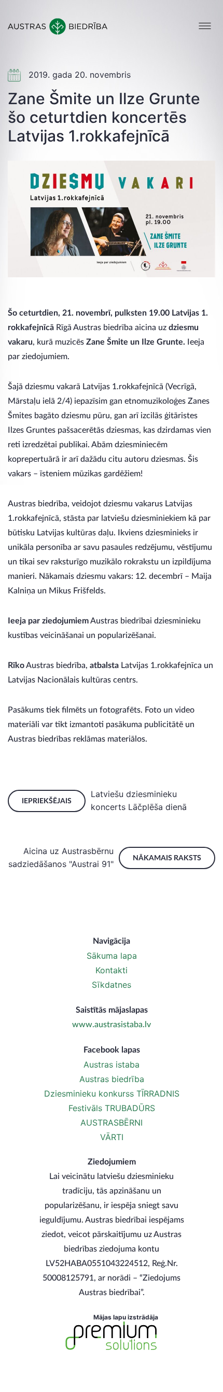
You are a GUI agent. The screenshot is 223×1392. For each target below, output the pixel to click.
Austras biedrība (111, 1079)
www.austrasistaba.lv (111, 1024)
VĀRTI (111, 1137)
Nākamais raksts (167, 858)
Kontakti (111, 970)
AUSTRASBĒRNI (111, 1122)
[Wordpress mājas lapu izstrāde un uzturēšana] (111, 1336)
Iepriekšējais (47, 801)
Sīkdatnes (111, 984)
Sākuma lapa (112, 955)
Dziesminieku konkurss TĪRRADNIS (111, 1093)
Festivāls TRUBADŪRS (111, 1108)
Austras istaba (111, 1064)
